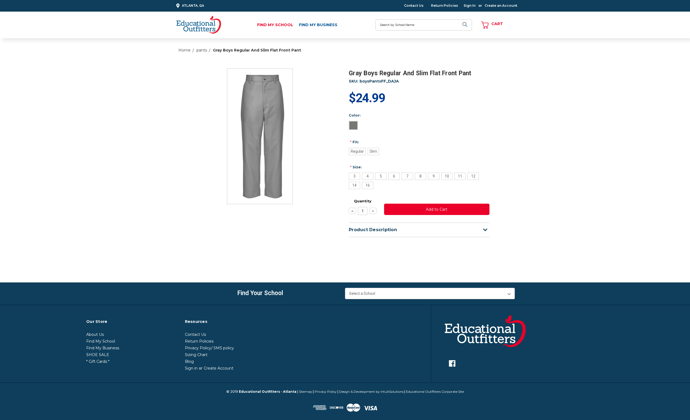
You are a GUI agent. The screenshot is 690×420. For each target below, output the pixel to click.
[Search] (465, 24)
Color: (355, 115)
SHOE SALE (97, 354)
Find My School (275, 24)
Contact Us (413, 6)
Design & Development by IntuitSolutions (371, 392)
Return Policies (444, 6)
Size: (356, 167)
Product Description (373, 229)
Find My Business (318, 24)
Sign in (191, 368)
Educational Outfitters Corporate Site (435, 392)
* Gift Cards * (97, 361)
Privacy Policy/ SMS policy (209, 348)
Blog (189, 361)
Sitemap (305, 392)
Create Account (218, 368)
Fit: (354, 142)
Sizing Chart (196, 354)
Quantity (362, 201)
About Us (95, 334)
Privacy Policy (326, 392)
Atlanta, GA (193, 6)
